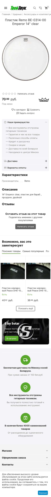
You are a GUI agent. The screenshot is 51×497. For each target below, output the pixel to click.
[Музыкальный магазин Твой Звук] (18, 7)
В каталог (11, 338)
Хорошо (43, 493)
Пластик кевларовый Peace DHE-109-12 (12, 289)
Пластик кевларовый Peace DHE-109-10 (38, 289)
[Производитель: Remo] (44, 99)
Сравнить (35, 109)
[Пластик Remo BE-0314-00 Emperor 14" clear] (25, 58)
